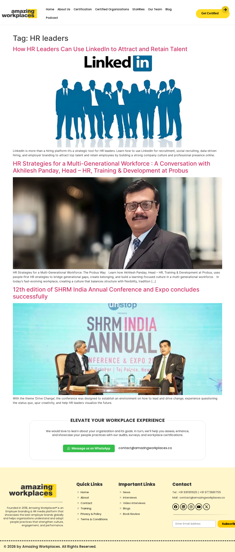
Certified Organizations (112, 9)
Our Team (155, 9)
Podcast (52, 18)
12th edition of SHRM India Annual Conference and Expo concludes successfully (106, 293)
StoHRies (138, 9)
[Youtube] (199, 506)
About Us (63, 9)
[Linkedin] (183, 506)
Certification (83, 9)
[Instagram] (191, 506)
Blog (168, 9)
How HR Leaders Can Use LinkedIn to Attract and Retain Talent (100, 49)
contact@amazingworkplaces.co (145, 448)
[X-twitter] (206, 506)
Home (50, 9)
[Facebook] (175, 506)
